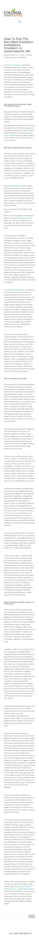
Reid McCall (10, 55)
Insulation (29, 55)
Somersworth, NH (24, 218)
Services (6, 57)
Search (31, 916)
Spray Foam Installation (18, 57)
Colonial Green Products (12, 186)
